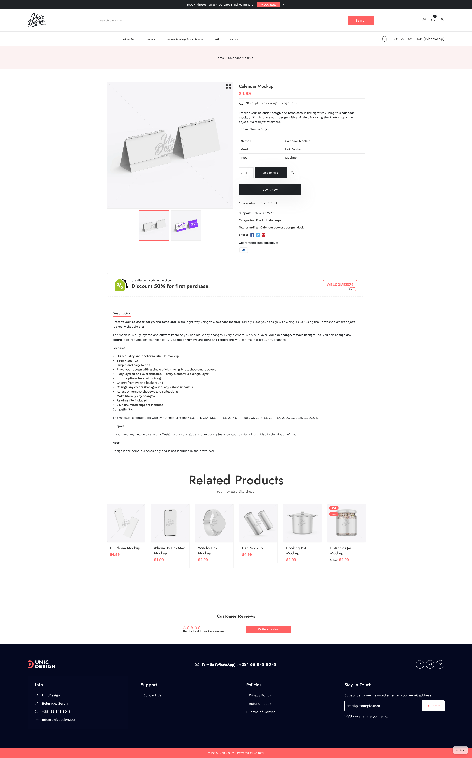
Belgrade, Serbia (55, 703)
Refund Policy (260, 703)
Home (219, 58)
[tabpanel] (154, 225)
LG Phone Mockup (125, 548)
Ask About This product (260, 203)
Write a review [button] (268, 629)
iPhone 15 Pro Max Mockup (169, 550)
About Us (128, 39)
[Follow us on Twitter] (258, 235)
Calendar (266, 227)
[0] (433, 20)
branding (251, 227)
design (290, 227)
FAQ (216, 39)
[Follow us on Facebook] (252, 235)
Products (150, 39)
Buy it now (270, 189)
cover (279, 227)
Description (122, 313)
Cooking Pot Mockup (296, 550)
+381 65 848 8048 (56, 711)
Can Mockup (252, 548)
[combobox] (236, 20)
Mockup (291, 157)
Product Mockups (268, 220)
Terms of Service (262, 712)
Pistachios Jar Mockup (340, 550)
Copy (351, 289)
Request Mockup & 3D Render (184, 39)
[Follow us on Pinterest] (263, 235)
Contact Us (152, 695)
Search (360, 20)
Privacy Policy (260, 695)
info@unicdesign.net (59, 719)
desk (300, 227)
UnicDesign (293, 149)
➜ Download (268, 4)
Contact (234, 39)
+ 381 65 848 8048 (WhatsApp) (416, 39)
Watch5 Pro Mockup (207, 550)
